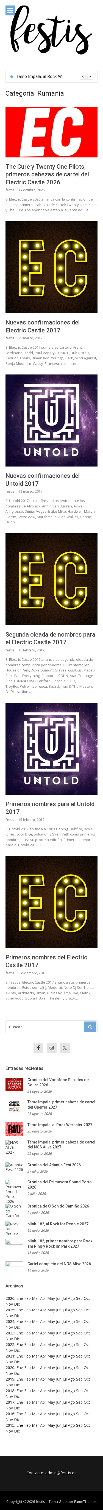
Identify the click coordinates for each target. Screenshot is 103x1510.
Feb (27, 1298)
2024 (9, 1321)
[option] (54, 77)
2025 (9, 1309)
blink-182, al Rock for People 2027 (57, 1224)
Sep (79, 1309)
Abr (43, 1298)
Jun (59, 1298)
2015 (9, 1425)
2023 (9, 1333)
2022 (9, 1344)
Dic (17, 1315)
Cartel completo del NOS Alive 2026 (59, 1264)
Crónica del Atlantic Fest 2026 (54, 1165)
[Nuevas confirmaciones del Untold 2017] (51, 420)
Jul (65, 1298)
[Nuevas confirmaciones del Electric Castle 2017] (51, 267)
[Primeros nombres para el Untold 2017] (51, 749)
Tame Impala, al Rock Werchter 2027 (59, 1125)
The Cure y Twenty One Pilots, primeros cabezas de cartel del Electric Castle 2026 (47, 174)
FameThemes (85, 1501)
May (51, 1298)
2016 (9, 1413)
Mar (35, 1298)
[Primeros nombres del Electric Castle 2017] (51, 902)
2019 (9, 1379)
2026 (9, 1298)
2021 (9, 1356)
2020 (9, 1367)
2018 (9, 1390)
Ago (71, 1298)
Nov (9, 1315)
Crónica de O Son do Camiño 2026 (58, 1206)
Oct (87, 1309)
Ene (19, 1298)
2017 (9, 1402)
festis (9, 190)
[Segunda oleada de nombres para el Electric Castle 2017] (51, 579)
